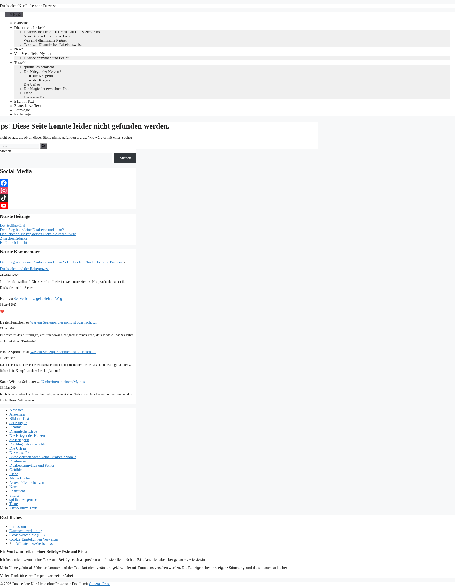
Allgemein (17, 414)
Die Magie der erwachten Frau (46, 89)
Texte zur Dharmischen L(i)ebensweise (53, 45)
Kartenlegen (23, 114)
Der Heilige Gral (12, 225)
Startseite (21, 23)
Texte (18, 63)
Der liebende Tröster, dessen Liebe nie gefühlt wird (38, 234)
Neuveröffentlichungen (26, 482)
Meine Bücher (20, 478)
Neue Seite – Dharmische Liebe (47, 36)
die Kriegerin (43, 76)
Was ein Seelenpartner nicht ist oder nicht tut (63, 322)
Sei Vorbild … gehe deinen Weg (38, 299)
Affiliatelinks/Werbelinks (34, 544)
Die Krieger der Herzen (41, 72)
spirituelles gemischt (39, 67)
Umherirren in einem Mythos (63, 382)
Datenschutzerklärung (25, 531)
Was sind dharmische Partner (45, 40)
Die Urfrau (32, 84)
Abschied (16, 410)
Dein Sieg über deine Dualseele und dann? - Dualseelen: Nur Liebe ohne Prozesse (61, 262)
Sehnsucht (17, 491)
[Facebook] (68, 183)
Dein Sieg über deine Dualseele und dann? (32, 230)
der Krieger (41, 80)
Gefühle (15, 470)
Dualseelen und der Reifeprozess (24, 269)
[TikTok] (68, 198)
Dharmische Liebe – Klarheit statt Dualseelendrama (62, 32)
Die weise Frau (35, 97)
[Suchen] (43, 146)
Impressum (17, 526)
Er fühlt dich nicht (13, 242)
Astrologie (22, 110)
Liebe (28, 93)
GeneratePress (99, 584)
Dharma (15, 427)
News (18, 49)
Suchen (5, 151)
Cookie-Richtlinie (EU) (27, 535)
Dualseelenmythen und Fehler (46, 58)
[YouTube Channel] (68, 205)
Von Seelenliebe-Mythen (32, 54)
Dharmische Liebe (28, 28)
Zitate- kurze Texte (28, 106)
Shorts (14, 495)
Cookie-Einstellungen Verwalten (33, 539)
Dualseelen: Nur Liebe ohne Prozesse (28, 6)
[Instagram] (68, 190)
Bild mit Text (24, 101)
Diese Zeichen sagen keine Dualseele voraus (42, 457)
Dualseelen (17, 461)
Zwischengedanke (13, 238)
